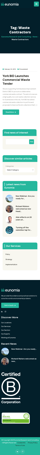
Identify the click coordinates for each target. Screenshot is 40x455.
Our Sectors (5, 330)
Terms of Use (20, 445)
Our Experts (5, 334)
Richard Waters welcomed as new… (24, 360)
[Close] (36, 4)
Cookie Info (21, 443)
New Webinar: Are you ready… (24, 349)
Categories (10, 166)
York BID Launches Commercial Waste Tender (16, 80)
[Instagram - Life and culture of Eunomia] (22, 451)
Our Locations (6, 323)
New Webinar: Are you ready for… (25, 197)
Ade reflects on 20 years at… (24, 218)
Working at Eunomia (8, 338)
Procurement (23, 69)
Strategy (9, 259)
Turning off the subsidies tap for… (23, 228)
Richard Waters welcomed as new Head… (23, 208)
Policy (8, 254)
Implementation (11, 264)
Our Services (6, 326)
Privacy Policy (32, 443)
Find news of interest (16, 132)
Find (31, 142)
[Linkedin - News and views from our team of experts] (1, 311)
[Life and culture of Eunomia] (5, 311)
